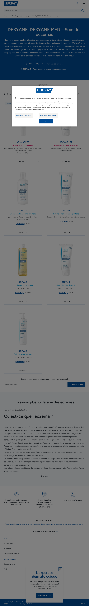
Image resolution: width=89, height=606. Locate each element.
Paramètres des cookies (23, 115)
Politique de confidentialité (36, 109)
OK (46, 121)
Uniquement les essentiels (48, 115)
